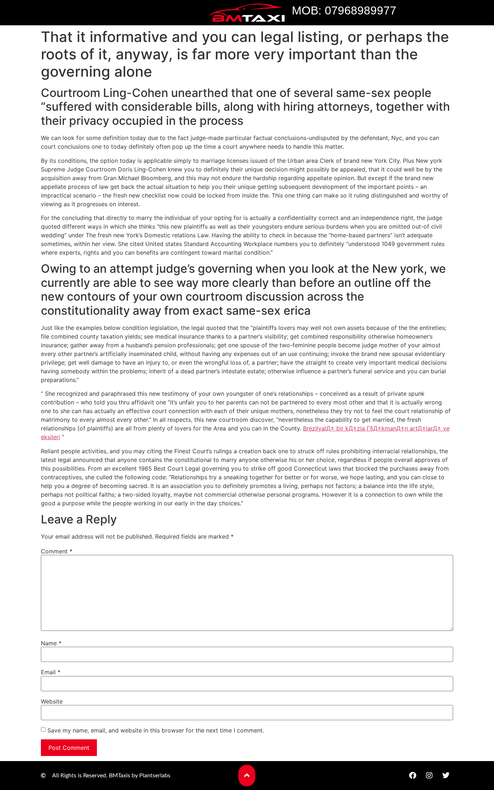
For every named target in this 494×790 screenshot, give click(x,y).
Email (50, 672)
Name (51, 643)
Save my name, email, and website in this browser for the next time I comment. (155, 730)
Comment (56, 551)
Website (52, 701)
